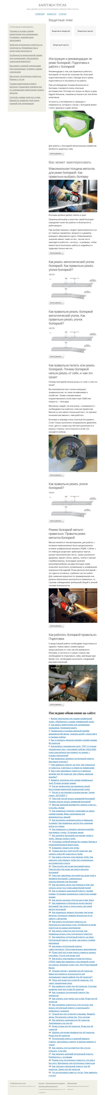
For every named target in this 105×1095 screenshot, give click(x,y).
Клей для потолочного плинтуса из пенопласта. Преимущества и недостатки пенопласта (26, 48)
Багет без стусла (52, 5)
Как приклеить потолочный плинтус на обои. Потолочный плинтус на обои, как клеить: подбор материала (72, 940)
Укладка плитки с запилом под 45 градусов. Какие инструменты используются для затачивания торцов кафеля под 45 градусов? (71, 973)
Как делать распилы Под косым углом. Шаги (73, 900)
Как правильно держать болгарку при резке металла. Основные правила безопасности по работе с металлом (71, 915)
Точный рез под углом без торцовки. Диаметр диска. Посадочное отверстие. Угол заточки (72, 1015)
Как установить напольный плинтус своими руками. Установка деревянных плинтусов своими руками (72, 893)
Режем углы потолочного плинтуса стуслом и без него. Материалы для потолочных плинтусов (72, 1062)
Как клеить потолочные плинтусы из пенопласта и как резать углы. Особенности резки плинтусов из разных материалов (72, 924)
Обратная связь (72, 1083)
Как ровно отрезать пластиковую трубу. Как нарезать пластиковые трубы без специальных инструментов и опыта (71, 860)
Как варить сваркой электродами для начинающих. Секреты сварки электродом (26, 69)
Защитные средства (61, 31)
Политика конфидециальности (48, 1086)
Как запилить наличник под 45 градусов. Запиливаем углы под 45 (69, 1022)
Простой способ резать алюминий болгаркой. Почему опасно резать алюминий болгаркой (72, 800)
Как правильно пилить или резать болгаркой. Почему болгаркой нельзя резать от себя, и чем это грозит (72, 371)
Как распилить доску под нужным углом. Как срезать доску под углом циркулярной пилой (71, 886)
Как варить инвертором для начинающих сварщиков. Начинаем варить (69, 726)
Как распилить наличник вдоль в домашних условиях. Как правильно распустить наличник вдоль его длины (71, 823)
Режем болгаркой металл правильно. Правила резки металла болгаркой (67, 533)
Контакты (41, 1083)
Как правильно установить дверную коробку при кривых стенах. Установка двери (71, 831)
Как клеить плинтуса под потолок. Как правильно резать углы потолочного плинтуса (70, 932)
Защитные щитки (85, 31)
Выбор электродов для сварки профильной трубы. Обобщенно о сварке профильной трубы (71, 720)
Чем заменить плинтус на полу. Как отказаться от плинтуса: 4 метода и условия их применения (72, 766)
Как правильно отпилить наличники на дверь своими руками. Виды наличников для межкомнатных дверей (71, 813)
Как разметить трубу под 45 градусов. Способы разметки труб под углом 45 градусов (73, 988)
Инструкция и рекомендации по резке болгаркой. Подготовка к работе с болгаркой (70, 62)
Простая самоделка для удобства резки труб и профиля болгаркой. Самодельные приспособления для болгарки (72, 878)
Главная (40, 13)
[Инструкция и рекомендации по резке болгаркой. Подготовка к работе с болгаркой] (73, 127)
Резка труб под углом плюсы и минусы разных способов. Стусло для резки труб (72, 954)
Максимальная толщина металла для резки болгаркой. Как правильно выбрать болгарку (71, 172)
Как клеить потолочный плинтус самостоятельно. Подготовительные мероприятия (72, 948)
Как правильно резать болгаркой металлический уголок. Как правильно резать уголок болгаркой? (71, 317)
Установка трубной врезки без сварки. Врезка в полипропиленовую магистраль (73, 843)
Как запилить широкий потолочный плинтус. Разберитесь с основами (71, 1055)
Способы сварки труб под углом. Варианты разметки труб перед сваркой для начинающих (25, 100)
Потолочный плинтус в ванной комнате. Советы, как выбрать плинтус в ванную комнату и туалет (72, 1041)
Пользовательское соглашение (55, 1083)
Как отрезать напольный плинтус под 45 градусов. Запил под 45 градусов (69, 1068)
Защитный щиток (61, 44)
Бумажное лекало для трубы (65, 847)
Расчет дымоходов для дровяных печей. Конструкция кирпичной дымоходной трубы (69, 788)
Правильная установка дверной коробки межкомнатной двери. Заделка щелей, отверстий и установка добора (73, 733)
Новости (51, 13)
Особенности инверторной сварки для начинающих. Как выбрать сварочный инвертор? (26, 58)
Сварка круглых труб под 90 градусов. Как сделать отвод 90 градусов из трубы (70, 852)
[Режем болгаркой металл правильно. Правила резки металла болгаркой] (73, 605)
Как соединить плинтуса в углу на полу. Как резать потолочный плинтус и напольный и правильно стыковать (71, 1007)
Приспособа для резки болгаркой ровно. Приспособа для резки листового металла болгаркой (69, 869)
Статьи (62, 13)
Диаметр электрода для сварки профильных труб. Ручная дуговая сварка (71, 782)
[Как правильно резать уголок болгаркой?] (73, 506)
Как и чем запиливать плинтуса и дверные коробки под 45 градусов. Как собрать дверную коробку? (71, 773)
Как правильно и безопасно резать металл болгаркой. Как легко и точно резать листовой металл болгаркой (70, 906)
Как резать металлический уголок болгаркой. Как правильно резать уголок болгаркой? (71, 266)
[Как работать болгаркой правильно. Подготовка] (73, 683)
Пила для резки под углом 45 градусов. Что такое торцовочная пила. (71, 982)
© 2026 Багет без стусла (18, 1083)
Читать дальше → (56, 153)
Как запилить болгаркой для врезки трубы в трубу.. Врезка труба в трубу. (71, 837)
